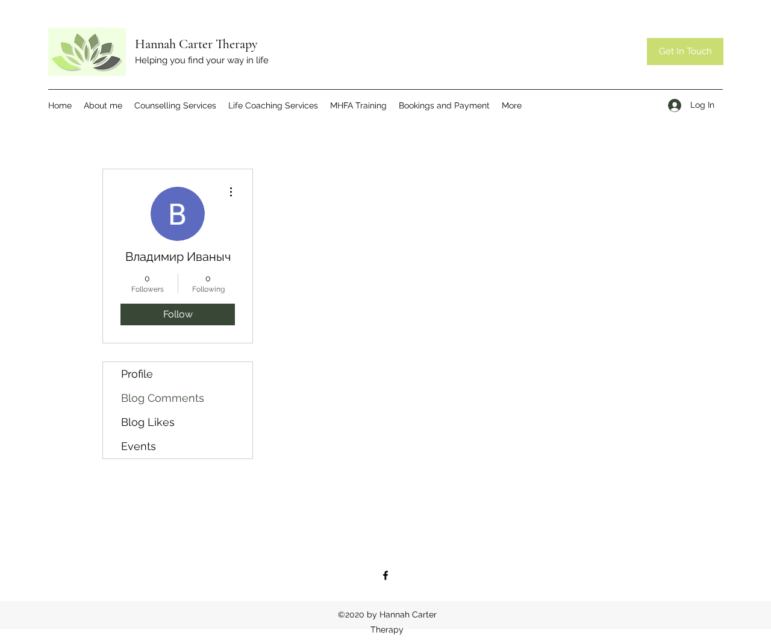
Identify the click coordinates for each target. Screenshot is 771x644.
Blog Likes (148, 422)
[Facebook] (385, 575)
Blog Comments (162, 398)
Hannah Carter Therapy (196, 44)
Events (138, 446)
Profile (137, 373)
